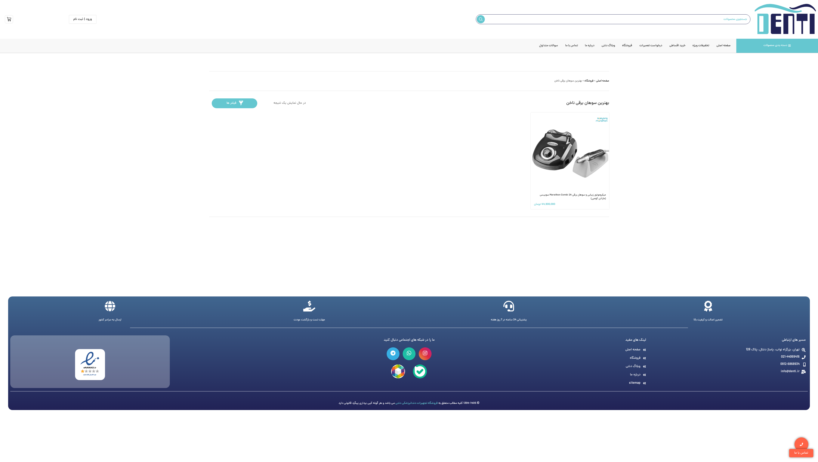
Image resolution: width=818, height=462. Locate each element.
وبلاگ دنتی (608, 45)
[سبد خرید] (9, 19)
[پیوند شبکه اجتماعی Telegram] (393, 353)
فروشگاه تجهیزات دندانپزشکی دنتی (416, 403)
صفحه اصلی (723, 45)
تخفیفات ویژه (700, 45)
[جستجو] (481, 19)
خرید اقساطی (677, 45)
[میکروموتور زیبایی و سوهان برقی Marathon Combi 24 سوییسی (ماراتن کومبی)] (570, 152)
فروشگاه (627, 45)
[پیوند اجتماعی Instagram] (425, 353)
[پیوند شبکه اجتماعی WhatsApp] (409, 353)
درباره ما (589, 45)
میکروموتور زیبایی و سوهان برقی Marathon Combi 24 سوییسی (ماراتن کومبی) (573, 197)
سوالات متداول (548, 45)
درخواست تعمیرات (650, 45)
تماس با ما (571, 45)
